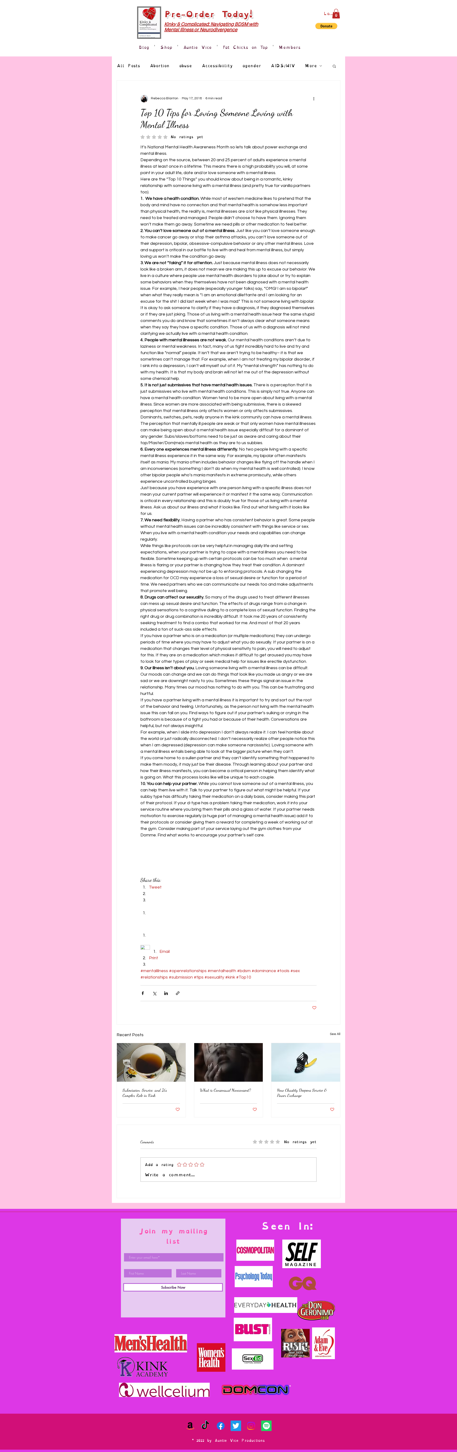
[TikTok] (205, 1426)
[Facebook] (220, 1426)
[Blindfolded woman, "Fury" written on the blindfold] (228, 1062)
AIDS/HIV (283, 65)
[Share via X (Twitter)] (154, 993)
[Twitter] (236, 1426)
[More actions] (314, 98)
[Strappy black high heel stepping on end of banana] (305, 1062)
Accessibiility (217, 65)
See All (335, 1034)
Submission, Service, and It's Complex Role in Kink (145, 1092)
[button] (336, 14)
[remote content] (228, 926)
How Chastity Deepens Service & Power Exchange (302, 1092)
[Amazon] (190, 1426)
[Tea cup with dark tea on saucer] (151, 1062)
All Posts (128, 65)
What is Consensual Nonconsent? (225, 1090)
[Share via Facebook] (142, 993)
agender (251, 65)
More (311, 65)
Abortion (159, 65)
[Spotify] (266, 1426)
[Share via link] (177, 993)
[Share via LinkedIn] (166, 993)
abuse (185, 65)
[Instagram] (251, 1426)
